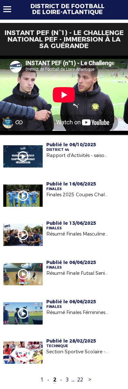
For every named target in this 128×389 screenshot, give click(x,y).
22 (80, 380)
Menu (10, 9)
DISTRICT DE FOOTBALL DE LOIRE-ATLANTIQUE (67, 9)
